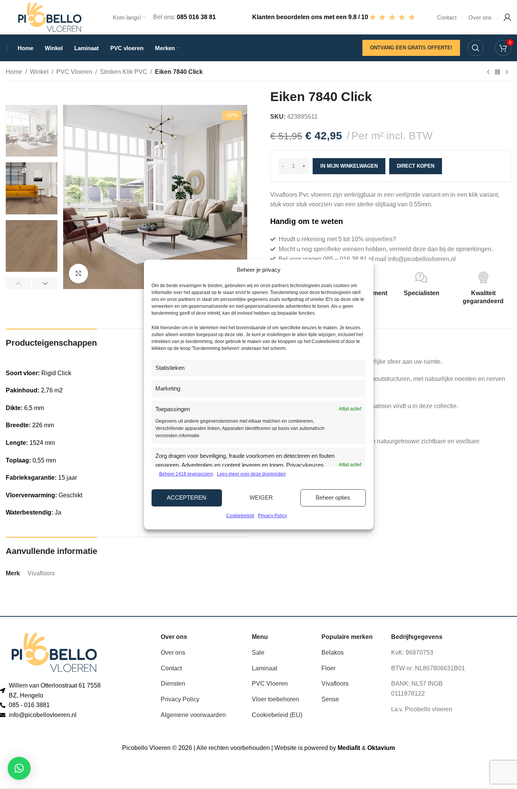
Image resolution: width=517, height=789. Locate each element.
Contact (171, 668)
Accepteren (186, 497)
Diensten (173, 683)
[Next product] (506, 72)
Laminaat (264, 668)
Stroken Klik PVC (123, 72)
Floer (328, 668)
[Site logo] (50, 16)
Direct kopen (415, 166)
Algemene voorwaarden (193, 715)
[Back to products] (497, 72)
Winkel (39, 72)
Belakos (332, 652)
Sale (258, 652)
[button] (18, 283)
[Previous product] (488, 72)
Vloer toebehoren (275, 699)
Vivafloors (335, 683)
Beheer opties (333, 497)
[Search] (476, 48)
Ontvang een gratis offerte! (411, 48)
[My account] (507, 17)
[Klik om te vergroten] (78, 273)
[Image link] (54, 652)
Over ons (173, 652)
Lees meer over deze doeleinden (251, 474)
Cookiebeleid (240, 515)
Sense (330, 699)
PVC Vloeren (74, 72)
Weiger (261, 497)
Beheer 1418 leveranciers (186, 474)
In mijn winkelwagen (349, 166)
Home (14, 72)
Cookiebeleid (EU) (277, 715)
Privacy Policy (272, 515)
